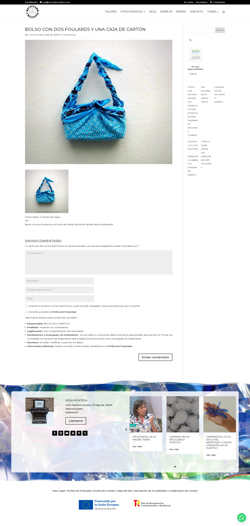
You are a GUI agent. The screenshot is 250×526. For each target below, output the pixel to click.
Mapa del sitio (124, 490)
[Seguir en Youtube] (66, 433)
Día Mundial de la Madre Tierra (205, 94)
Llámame (76, 421)
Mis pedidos (201, 2)
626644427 (32, 2)
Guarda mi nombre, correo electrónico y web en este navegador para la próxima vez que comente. (84, 306)
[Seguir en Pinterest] (79, 433)
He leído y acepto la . (52, 312)
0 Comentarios (68, 34)
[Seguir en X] (85, 433)
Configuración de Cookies (183, 490)
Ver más (137, 446)
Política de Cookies (104, 490)
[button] (126, 429)
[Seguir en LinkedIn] (72, 433)
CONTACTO (196, 12)
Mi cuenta (188, 2)
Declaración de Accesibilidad (150, 490)
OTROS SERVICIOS (132, 12)
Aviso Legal (58, 490)
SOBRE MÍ (166, 12)
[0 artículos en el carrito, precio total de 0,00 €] (190, 40)
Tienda (211, 12)
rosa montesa (36, 34)
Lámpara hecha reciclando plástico (219, 94)
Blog (152, 12)
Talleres (111, 12)
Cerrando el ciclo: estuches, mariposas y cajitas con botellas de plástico (219, 442)
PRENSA (181, 12)
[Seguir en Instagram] (60, 433)
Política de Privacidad (64, 312)
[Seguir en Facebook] (54, 433)
